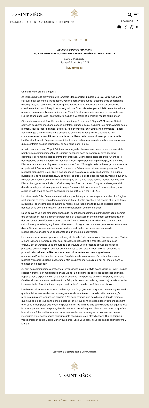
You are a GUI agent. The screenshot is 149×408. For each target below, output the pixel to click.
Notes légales (60, 400)
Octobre (51, 22)
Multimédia (74, 67)
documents (66, 22)
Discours (31, 22)
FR (81, 40)
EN (69, 40)
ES (75, 40)
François (17, 22)
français (127, 21)
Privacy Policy (91, 400)
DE (63, 40)
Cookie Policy (76, 400)
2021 (41, 22)
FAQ (49, 400)
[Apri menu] (136, 14)
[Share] (138, 27)
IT (86, 40)
